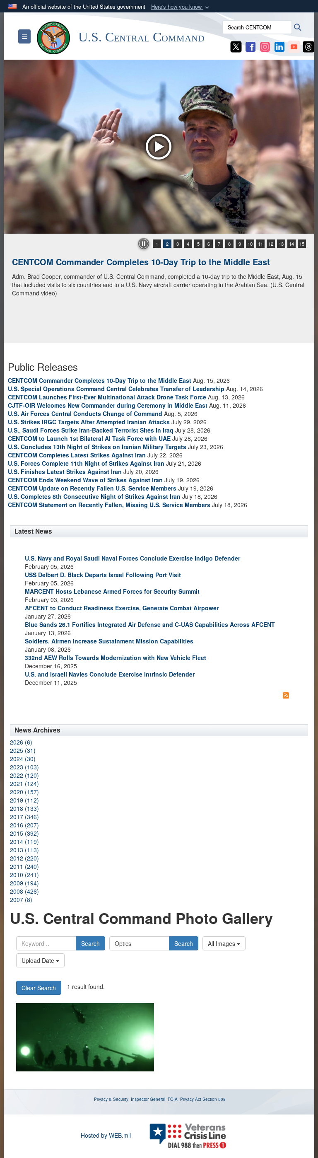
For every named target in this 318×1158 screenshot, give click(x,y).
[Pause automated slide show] (143, 243)
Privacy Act (190, 1099)
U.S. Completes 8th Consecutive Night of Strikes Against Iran (94, 496)
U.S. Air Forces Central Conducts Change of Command (85, 413)
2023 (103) (24, 767)
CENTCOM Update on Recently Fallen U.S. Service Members (92, 488)
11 (260, 243)
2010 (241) (24, 874)
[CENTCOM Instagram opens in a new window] (265, 46)
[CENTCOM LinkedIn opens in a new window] (279, 46)
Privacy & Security (111, 1099)
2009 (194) (24, 883)
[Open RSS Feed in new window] (286, 695)
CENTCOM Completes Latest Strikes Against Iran (77, 455)
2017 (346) (24, 816)
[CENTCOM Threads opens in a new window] (308, 46)
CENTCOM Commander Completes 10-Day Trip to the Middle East (141, 262)
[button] (181, 6)
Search (90, 943)
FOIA (173, 1099)
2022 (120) (24, 775)
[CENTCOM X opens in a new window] (236, 46)
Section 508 (214, 1099)
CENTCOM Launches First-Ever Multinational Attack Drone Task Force (107, 397)
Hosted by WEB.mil (106, 1135)
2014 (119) (24, 841)
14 (291, 243)
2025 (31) (23, 750)
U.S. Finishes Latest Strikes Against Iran (65, 471)
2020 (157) (24, 792)
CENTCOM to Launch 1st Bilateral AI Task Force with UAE (89, 438)
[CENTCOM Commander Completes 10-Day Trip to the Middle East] (159, 147)
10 (250, 243)
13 (281, 243)
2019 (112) (24, 800)
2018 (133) (24, 808)
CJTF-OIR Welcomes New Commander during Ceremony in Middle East (107, 405)
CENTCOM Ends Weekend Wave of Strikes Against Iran (85, 480)
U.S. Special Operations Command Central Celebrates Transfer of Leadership (116, 388)
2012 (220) (24, 858)
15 (301, 243)
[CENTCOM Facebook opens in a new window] (250, 46)
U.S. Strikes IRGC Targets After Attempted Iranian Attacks (89, 422)
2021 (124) (24, 783)
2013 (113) (24, 850)
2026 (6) (21, 742)
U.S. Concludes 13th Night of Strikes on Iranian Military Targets (97, 446)
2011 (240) (24, 866)
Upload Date (39, 960)
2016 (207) (24, 825)
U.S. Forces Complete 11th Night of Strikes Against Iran (86, 463)
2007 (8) (21, 899)
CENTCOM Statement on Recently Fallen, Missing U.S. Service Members (109, 504)
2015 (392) (24, 833)
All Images (222, 943)
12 (270, 243)
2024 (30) (23, 758)
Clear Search (39, 988)
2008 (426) (24, 891)
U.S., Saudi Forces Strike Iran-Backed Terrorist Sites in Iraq (90, 430)
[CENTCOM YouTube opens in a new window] (294, 46)
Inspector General (148, 1099)
